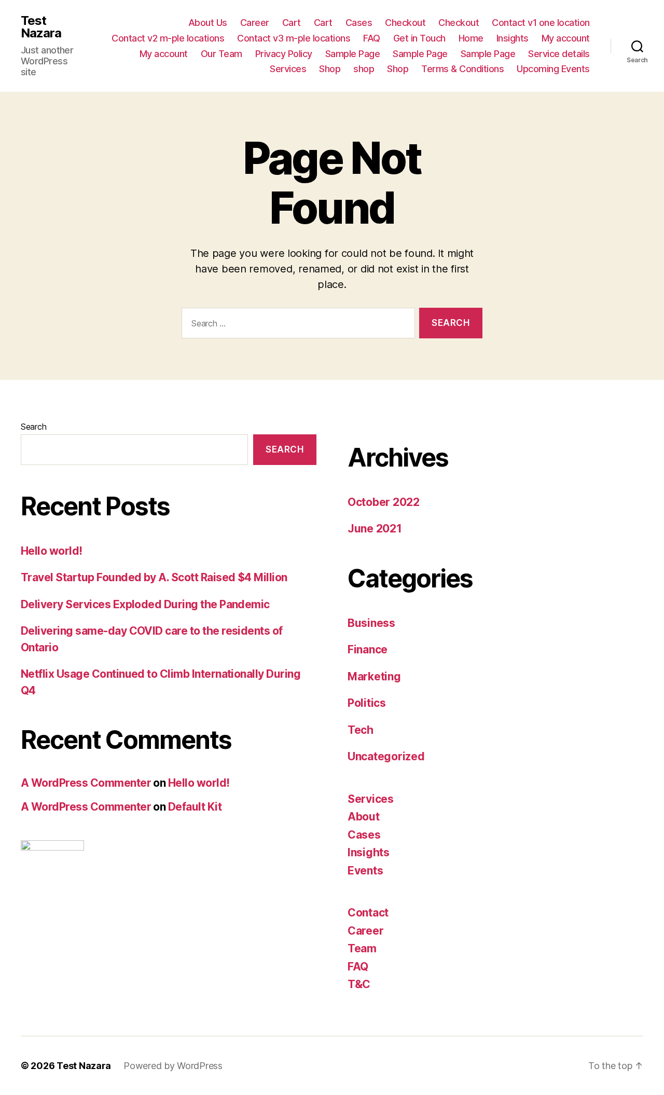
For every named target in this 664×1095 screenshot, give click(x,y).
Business (371, 623)
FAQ (371, 38)
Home (471, 38)
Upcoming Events (553, 68)
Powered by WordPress (173, 1065)
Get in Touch (419, 38)
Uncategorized (386, 756)
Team (362, 948)
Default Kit (195, 806)
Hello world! (51, 550)
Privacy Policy (283, 53)
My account (566, 38)
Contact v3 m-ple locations (293, 38)
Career (254, 22)
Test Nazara (41, 27)
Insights (512, 38)
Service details (559, 53)
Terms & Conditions (462, 68)
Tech (361, 729)
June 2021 (375, 528)
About (364, 816)
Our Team (221, 53)
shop (363, 68)
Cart (291, 22)
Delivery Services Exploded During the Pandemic (145, 604)
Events (365, 870)
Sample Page (352, 53)
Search (33, 426)
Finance (368, 649)
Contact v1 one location (541, 22)
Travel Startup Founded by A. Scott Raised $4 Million (154, 577)
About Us (207, 22)
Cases (358, 22)
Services (288, 68)
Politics (367, 702)
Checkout (405, 22)
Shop (329, 68)
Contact (368, 912)
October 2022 (384, 502)
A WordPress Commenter (86, 782)
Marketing (374, 676)
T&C (359, 984)
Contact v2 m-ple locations (168, 38)
